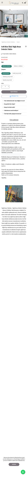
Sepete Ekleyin (14, 92)
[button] (25, 3)
